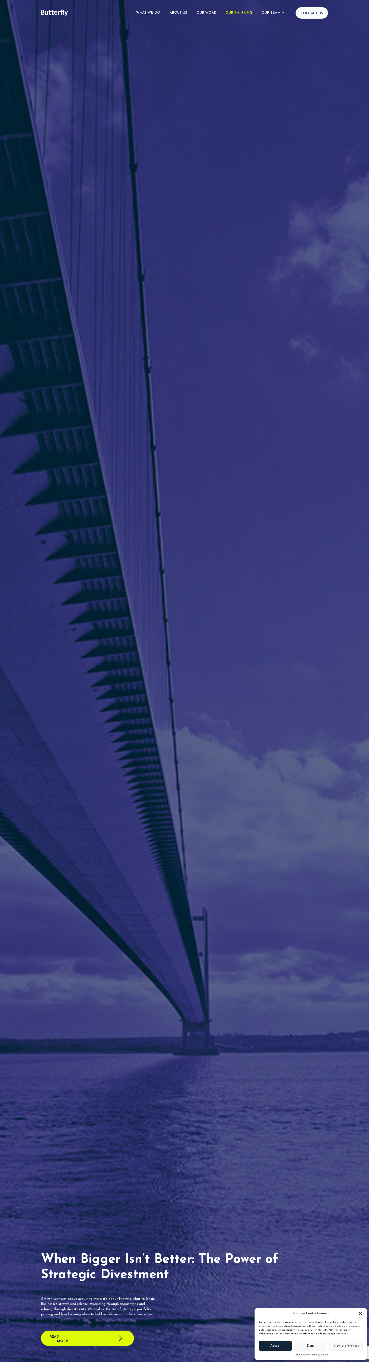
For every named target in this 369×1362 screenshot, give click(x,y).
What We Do (148, 13)
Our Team (271, 13)
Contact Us (312, 13)
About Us (178, 13)
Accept (275, 1345)
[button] (360, 1314)
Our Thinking (239, 13)
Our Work (206, 13)
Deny (311, 1345)
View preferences (346, 1345)
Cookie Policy (302, 1354)
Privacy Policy (320, 1354)
